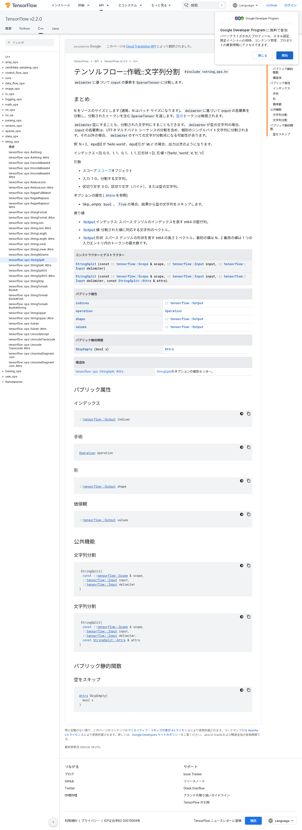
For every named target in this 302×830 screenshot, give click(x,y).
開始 (285, 55)
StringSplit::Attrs (134, 281)
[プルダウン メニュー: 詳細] (89, 5)
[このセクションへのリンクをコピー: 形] (82, 470)
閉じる (262, 56)
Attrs (110, 195)
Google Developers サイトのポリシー (156, 734)
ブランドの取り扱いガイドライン (206, 795)
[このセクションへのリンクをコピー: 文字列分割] (100, 555)
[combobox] (204, 5)
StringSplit (86, 264)
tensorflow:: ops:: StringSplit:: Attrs (99, 371)
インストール (61, 5)
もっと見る (159, 5)
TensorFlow (81, 61)
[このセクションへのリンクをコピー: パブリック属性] (115, 390)
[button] (29, 62)
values (81, 327)
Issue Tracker (192, 774)
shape (80, 319)
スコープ (104, 171)
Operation (173, 311)
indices (82, 303)
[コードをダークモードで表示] (241, 413)
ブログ (69, 774)
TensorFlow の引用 (196, 802)
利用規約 (71, 820)
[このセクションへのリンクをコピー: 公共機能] (99, 542)
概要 (8, 28)
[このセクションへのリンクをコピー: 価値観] (91, 504)
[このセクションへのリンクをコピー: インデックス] (104, 403)
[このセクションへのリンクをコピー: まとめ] (94, 99)
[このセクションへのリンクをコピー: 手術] (87, 437)
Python (24, 28)
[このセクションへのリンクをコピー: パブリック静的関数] (126, 666)
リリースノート (194, 781)
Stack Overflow (194, 788)
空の (179, 116)
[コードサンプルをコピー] (248, 413)
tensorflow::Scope (132, 264)
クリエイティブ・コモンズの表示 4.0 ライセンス (159, 730)
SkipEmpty (84, 349)
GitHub (271, 5)
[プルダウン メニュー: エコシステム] (142, 5)
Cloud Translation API (141, 46)
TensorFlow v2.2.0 (23, 19)
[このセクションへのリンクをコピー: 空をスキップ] (104, 680)
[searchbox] (29, 42)
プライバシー (90, 820)
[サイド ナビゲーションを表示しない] (53, 822)
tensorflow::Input (188, 264)
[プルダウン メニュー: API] (109, 5)
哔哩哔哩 (71, 795)
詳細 (81, 5)
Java (55, 28)
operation (84, 311)
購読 (253, 821)
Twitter (70, 788)
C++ (41, 28)
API (101, 5)
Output (89, 222)
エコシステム (127, 5)
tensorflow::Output (186, 303)
